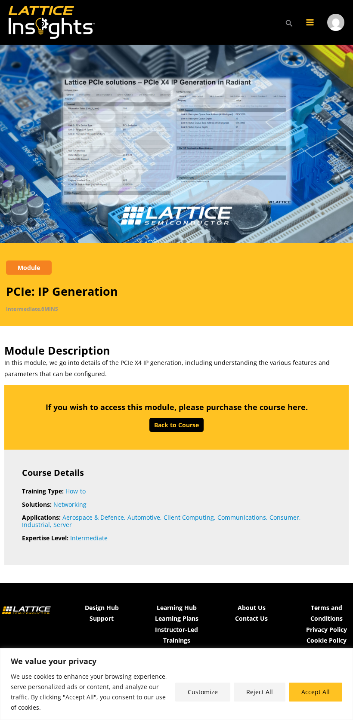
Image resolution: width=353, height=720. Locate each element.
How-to (75, 491)
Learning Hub (177, 608)
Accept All (315, 692)
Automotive (143, 517)
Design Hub (102, 608)
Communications (241, 517)
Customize (203, 692)
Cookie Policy (327, 640)
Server (62, 525)
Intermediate (89, 538)
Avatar (335, 33)
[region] (176, 684)
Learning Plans (176, 618)
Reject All (259, 692)
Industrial (36, 525)
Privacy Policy (326, 629)
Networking (70, 504)
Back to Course (176, 425)
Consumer (284, 517)
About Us (252, 608)
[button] (289, 22)
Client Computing (189, 517)
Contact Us (251, 618)
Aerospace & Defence (93, 517)
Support (102, 618)
